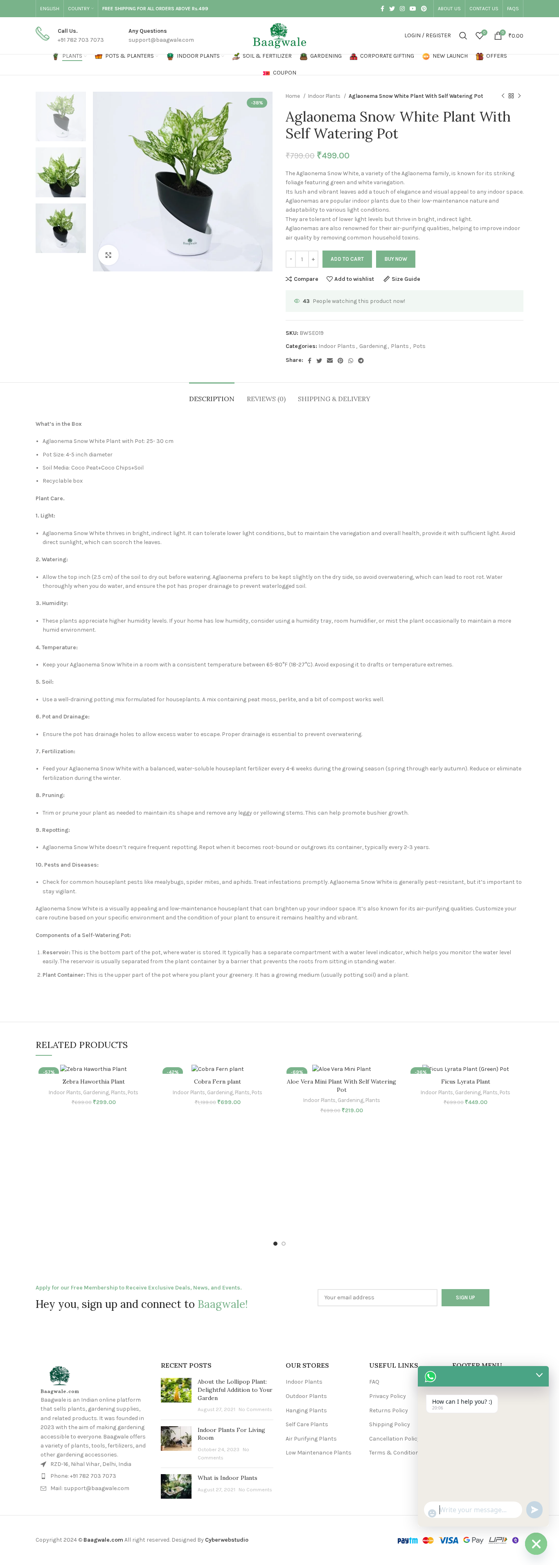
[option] (61, 116)
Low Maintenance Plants (319, 1452)
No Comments (255, 1409)
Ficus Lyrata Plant (465, 1081)
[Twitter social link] (392, 8)
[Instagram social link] (402, 8)
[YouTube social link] (413, 8)
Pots (419, 346)
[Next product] (519, 96)
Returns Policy (388, 1410)
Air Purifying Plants (311, 1438)
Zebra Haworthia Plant (94, 1081)
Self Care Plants (307, 1424)
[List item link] (94, 1476)
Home (293, 96)
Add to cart (347, 259)
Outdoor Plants (306, 1396)
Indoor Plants (325, 96)
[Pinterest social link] (424, 8)
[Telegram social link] (361, 360)
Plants (400, 346)
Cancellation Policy (394, 1438)
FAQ (374, 1381)
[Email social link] (330, 360)
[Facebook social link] (382, 8)
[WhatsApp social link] (351, 360)
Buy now (395, 259)
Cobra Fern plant (217, 1081)
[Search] (463, 35)
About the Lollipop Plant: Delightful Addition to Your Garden (235, 1389)
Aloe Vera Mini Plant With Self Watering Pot (341, 1085)
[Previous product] (503, 96)
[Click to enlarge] (108, 255)
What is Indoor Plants (227, 1477)
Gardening (373, 346)
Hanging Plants (306, 1410)
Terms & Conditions (395, 1452)
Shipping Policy (389, 1424)
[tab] (211, 394)
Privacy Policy (387, 1396)
